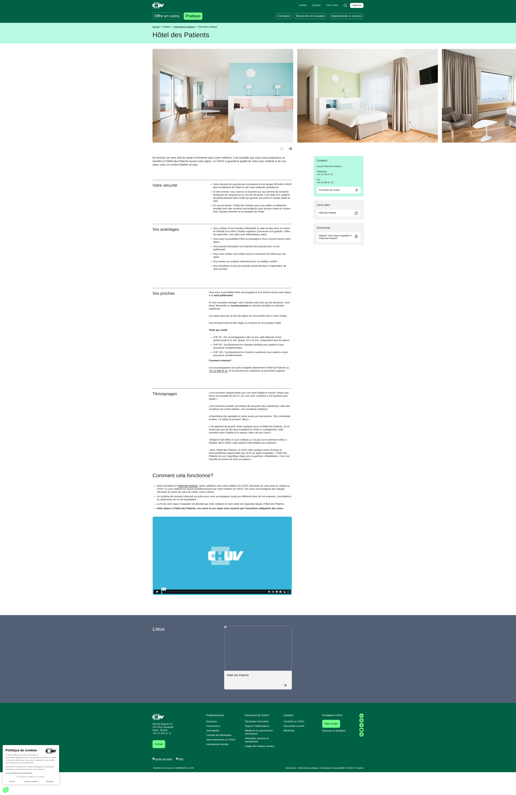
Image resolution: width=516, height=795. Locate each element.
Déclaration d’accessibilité (332, 768)
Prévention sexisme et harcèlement (257, 740)
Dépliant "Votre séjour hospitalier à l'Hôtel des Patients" (335, 237)
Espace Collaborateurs (257, 726)
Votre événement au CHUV (220, 739)
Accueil (156, 27)
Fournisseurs (213, 726)
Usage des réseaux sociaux (260, 746)
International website (217, 744)
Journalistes (212, 730)
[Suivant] (290, 149)
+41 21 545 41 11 (218, 370)
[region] (223, 96)
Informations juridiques (308, 768)
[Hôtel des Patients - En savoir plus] (286, 685)
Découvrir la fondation (334, 730)
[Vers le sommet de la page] (510, 789)
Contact (159, 744)
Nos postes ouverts (294, 726)
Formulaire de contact (329, 190)
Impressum (290, 768)
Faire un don (332, 723)
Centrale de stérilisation (219, 735)
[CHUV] (158, 717)
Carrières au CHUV (294, 721)
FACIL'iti (350, 768)
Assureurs (211, 721)
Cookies (359, 768)
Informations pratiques (184, 27)
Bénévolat (289, 730)
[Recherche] (345, 5)
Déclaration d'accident (257, 721)
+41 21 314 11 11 (162, 733)
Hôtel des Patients (188, 485)
